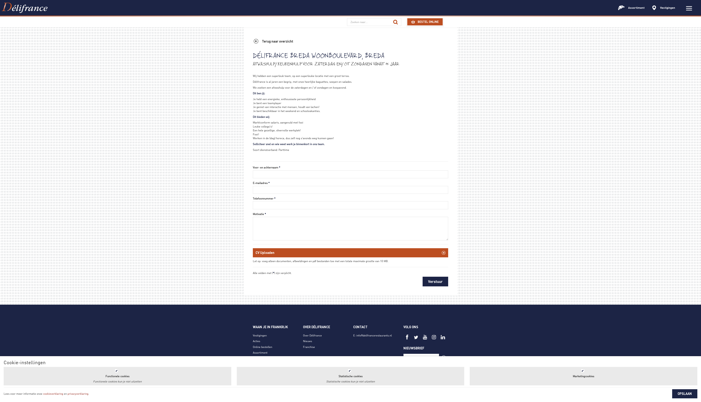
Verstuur (435, 281)
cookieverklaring (53, 393)
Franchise (309, 346)
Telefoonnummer (264, 198)
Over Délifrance (312, 335)
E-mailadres (261, 182)
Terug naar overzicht (277, 41)
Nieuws (307, 341)
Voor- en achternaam (266, 167)
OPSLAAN (685, 394)
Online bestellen (262, 346)
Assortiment (260, 352)
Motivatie (259, 214)
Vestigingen (260, 335)
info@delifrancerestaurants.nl (374, 335)
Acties (256, 341)
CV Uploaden (265, 253)
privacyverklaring (78, 393)
